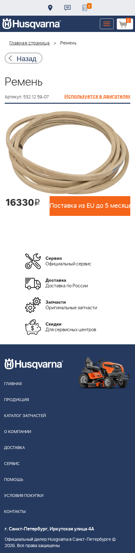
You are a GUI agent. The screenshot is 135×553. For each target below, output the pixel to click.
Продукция (16, 400)
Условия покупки (23, 496)
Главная (13, 384)
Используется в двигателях (97, 96)
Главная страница (29, 43)
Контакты (67, 8)
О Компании (17, 432)
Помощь (13, 480)
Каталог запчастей (25, 416)
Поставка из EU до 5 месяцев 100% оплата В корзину (90, 206)
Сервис (12, 464)
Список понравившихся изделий (85, 8)
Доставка (50, 8)
